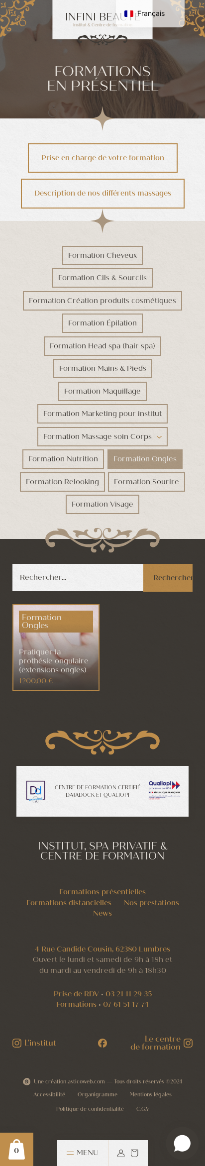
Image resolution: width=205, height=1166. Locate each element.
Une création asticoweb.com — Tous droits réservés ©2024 (108, 1081)
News (102, 913)
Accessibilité (49, 1094)
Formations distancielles (68, 902)
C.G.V (142, 1109)
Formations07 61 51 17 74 (102, 1004)
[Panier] (134, 1153)
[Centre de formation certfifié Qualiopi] (164, 790)
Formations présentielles (102, 891)
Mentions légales (151, 1094)
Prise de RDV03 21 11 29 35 (103, 993)
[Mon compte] (120, 1153)
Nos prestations (151, 902)
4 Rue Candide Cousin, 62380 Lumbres (102, 949)
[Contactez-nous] (182, 1143)
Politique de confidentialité (90, 1109)
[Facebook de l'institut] (102, 1043)
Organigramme (97, 1094)
